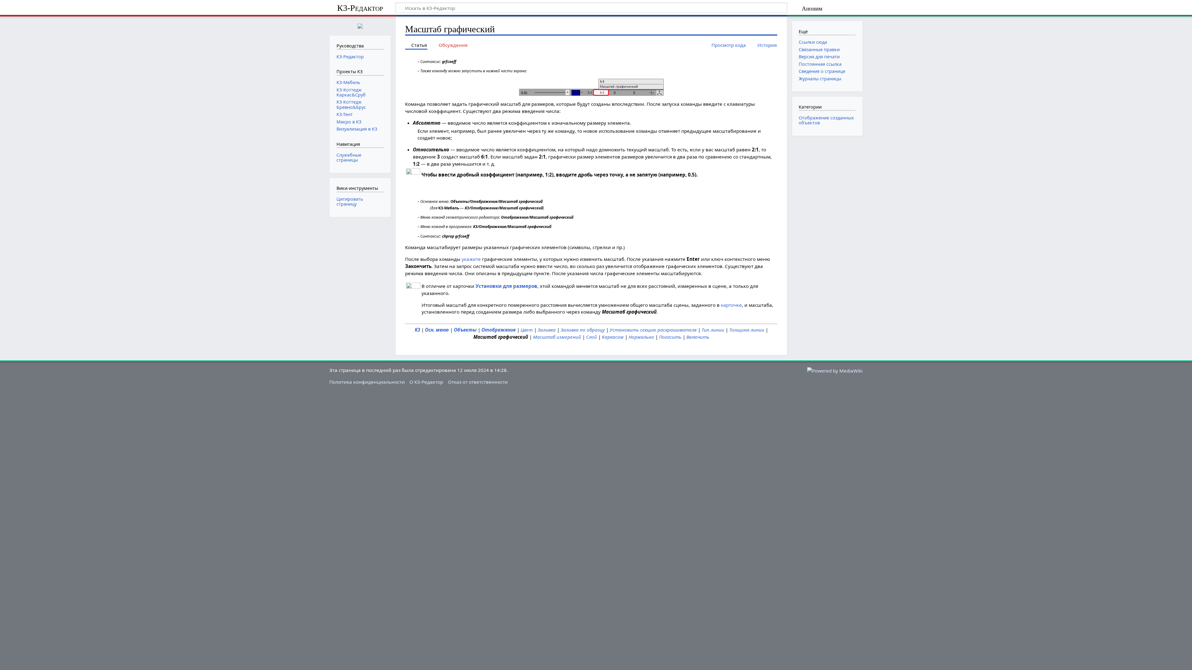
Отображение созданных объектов (826, 120)
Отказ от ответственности (478, 382)
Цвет (527, 330)
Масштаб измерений (557, 337)
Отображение (498, 330)
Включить (697, 337)
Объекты (465, 330)
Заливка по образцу (583, 330)
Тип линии (713, 330)
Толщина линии (746, 330)
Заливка (547, 330)
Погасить (670, 337)
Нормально (641, 337)
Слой (591, 337)
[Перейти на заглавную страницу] (360, 25)
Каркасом (613, 337)
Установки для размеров (506, 286)
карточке (731, 305)
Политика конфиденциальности (367, 382)
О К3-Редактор (426, 382)
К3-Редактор (360, 8)
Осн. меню (437, 330)
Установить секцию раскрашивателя (653, 330)
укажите (471, 259)
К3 (417, 330)
